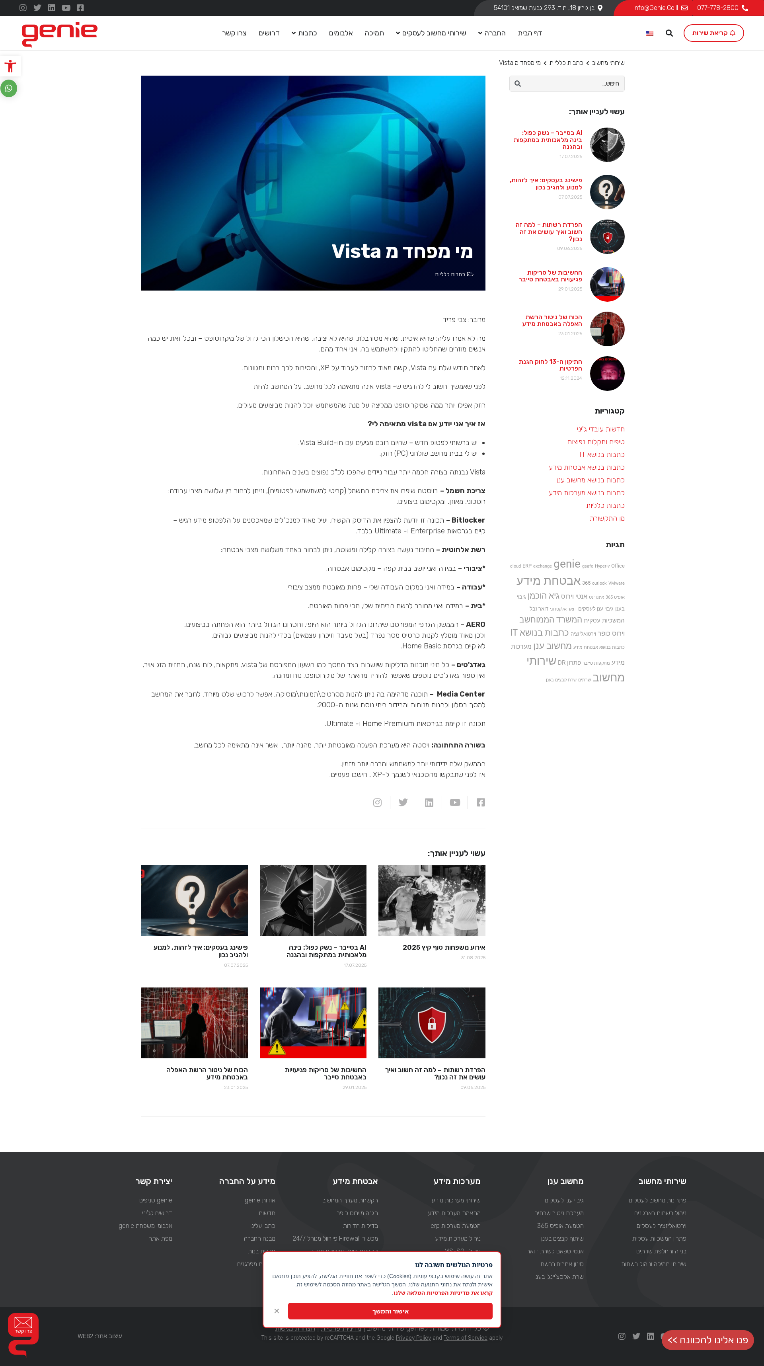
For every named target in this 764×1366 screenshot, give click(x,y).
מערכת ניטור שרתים (558, 1213)
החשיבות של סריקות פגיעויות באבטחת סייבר (550, 276)
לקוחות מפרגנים (256, 1264)
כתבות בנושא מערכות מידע (587, 492)
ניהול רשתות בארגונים (660, 1213)
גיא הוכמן (543, 596)
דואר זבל (539, 609)
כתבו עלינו (262, 1225)
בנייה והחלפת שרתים (661, 1251)
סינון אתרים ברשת (561, 1264)
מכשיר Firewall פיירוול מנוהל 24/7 (335, 1238)
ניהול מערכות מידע (458, 1238)
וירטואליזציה (583, 634)
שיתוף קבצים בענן (562, 1238)
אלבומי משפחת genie (145, 1225)
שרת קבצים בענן (561, 680)
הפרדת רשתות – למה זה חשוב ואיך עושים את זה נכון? (549, 231)
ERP (527, 566)
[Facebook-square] (80, 8)
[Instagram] (23, 8)
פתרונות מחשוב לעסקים (657, 1200)
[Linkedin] (52, 8)
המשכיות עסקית (604, 620)
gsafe (587, 566)
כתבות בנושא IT (602, 454)
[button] (10, 66)
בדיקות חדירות (360, 1225)
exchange (542, 566)
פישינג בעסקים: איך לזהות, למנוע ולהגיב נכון (546, 183)
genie (567, 563)
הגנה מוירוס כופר (357, 1213)
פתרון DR (569, 662)
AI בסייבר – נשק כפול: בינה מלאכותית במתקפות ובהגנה (548, 139)
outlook (599, 583)
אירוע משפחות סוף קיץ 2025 (444, 947)
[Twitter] (37, 8)
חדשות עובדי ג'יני (601, 429)
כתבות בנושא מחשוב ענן (590, 480)
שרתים (584, 680)
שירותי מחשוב (608, 62)
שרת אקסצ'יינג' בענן (558, 1276)
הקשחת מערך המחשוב (350, 1200)
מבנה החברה (259, 1238)
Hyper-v (602, 566)
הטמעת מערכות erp (456, 1225)
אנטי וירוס (574, 596)
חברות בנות (261, 1251)
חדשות (267, 1213)
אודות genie (260, 1200)
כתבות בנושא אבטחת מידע (587, 467)
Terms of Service (465, 1338)
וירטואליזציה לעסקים (661, 1225)
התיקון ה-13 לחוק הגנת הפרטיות (550, 365)
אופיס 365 (615, 597)
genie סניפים (155, 1200)
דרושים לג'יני (157, 1213)
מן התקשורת (607, 518)
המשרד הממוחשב (550, 619)
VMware (616, 583)
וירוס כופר (611, 633)
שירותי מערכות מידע (456, 1200)
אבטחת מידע (548, 580)
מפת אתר (160, 1238)
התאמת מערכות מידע (454, 1213)
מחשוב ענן (552, 645)
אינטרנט (596, 597)
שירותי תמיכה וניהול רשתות (653, 1264)
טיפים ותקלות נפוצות (596, 441)
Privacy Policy (413, 1338)
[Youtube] (66, 8)
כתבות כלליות (566, 62)
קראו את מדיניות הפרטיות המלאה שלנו (443, 1292)
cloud (515, 566)
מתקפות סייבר (596, 663)
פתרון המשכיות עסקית (659, 1238)
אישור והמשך (390, 1311)
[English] (650, 34)
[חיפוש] (518, 83)
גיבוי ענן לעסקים (596, 609)
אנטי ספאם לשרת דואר (555, 1251)
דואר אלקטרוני (563, 609)
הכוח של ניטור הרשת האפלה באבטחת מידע (552, 320)
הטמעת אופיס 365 (560, 1225)
